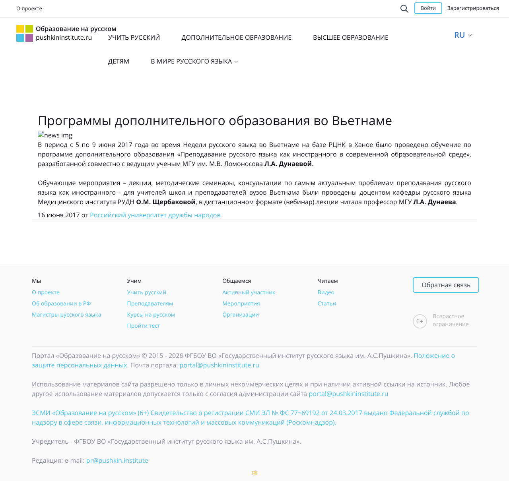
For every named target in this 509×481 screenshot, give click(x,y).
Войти (428, 8)
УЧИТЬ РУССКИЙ (134, 37)
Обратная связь (446, 284)
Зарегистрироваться (473, 8)
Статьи (327, 303)
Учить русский (147, 292)
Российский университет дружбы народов (155, 215)
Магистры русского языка (66, 315)
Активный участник (248, 292)
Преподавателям (150, 303)
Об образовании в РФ (61, 303)
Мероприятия (241, 303)
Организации (240, 315)
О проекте (29, 8)
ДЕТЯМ (118, 61)
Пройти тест (143, 326)
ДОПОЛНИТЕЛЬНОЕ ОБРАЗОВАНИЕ (236, 37)
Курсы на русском (151, 315)
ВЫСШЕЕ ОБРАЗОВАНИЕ (351, 37)
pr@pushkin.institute (117, 460)
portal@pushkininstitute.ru (219, 365)
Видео (326, 292)
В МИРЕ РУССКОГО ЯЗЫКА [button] (192, 61)
